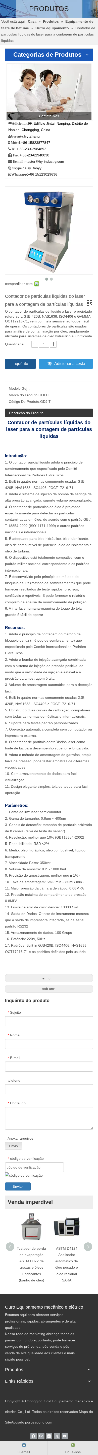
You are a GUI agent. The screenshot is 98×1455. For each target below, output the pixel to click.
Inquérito (20, 363)
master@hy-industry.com (44, 161)
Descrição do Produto (26, 413)
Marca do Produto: (23, 395)
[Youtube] (65, 1436)
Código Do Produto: (24, 402)
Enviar (18, 1186)
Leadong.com (41, 1422)
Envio (13, 1146)
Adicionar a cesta (69, 363)
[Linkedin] (49, 1436)
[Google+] (41, 1436)
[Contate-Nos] (49, 91)
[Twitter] (57, 1436)
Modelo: (15, 388)
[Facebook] (33, 1436)
